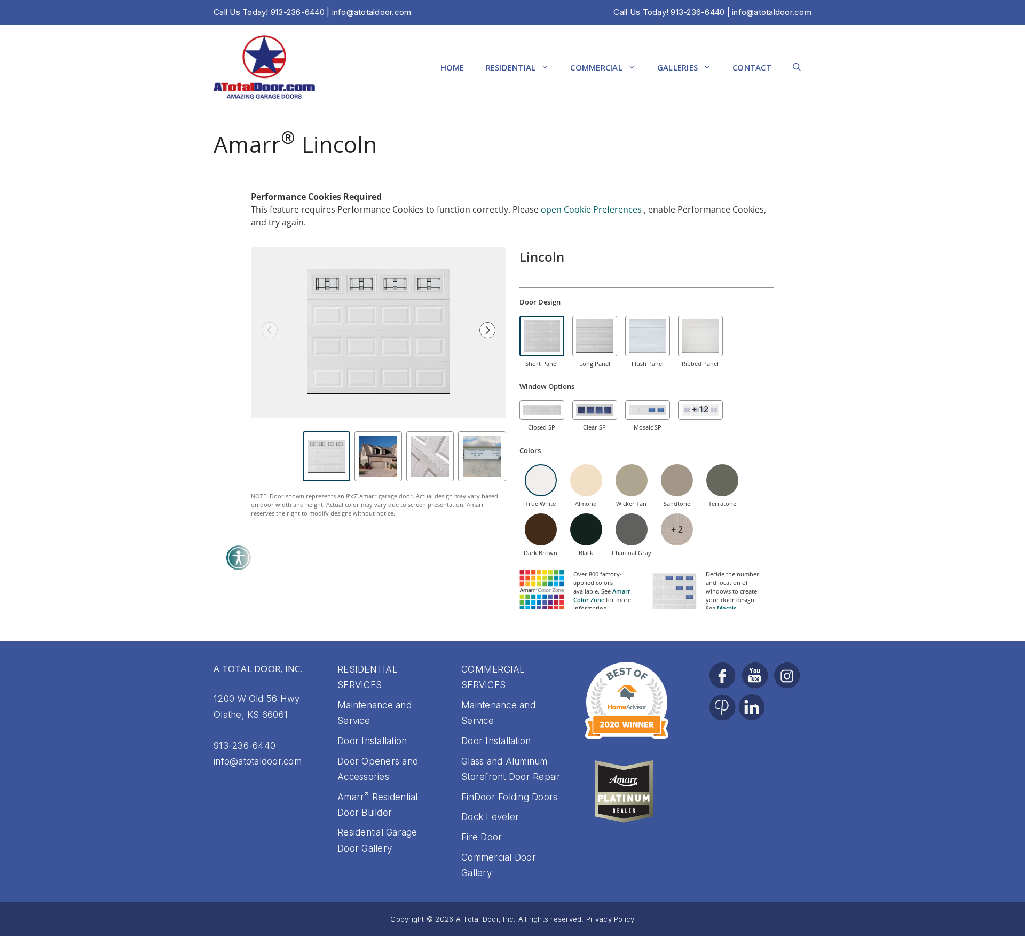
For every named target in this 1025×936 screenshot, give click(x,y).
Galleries (677, 67)
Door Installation (372, 741)
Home (452, 67)
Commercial (596, 67)
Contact (751, 67)
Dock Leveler (490, 817)
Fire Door (481, 837)
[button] (796, 67)
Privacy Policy (610, 919)
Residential (511, 67)
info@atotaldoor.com (771, 12)
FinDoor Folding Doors (509, 797)
